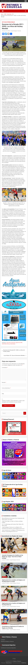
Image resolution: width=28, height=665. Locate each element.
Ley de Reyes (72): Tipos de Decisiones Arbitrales (14, 355)
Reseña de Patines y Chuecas (7, 641)
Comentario (5, 367)
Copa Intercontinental (10, 342)
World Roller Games (6, 343)
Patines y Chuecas (17, 661)
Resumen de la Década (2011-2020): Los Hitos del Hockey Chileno (14, 350)
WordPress (23, 662)
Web (3, 393)
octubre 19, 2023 (5, 559)
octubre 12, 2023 (5, 583)
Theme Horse (9, 662)
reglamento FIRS (18, 342)
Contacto (3, 639)
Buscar (24, 413)
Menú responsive (25, 1)
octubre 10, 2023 (5, 629)
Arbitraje (4, 552)
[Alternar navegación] (2, 10)
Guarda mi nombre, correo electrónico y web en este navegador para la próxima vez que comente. (13, 401)
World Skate (12, 343)
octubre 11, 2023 (5, 606)
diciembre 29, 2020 (6, 30)
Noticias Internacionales (8, 22)
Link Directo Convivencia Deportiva (8, 647)
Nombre (4, 382)
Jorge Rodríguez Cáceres (16, 30)
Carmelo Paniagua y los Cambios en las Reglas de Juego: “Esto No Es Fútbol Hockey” (12, 556)
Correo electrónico (6, 388)
